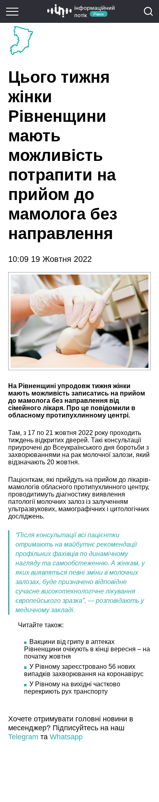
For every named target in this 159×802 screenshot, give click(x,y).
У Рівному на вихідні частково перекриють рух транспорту (72, 688)
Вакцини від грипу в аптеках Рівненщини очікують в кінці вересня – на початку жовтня (87, 649)
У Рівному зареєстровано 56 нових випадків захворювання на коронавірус (84, 670)
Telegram (23, 737)
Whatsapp (66, 737)
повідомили (110, 407)
